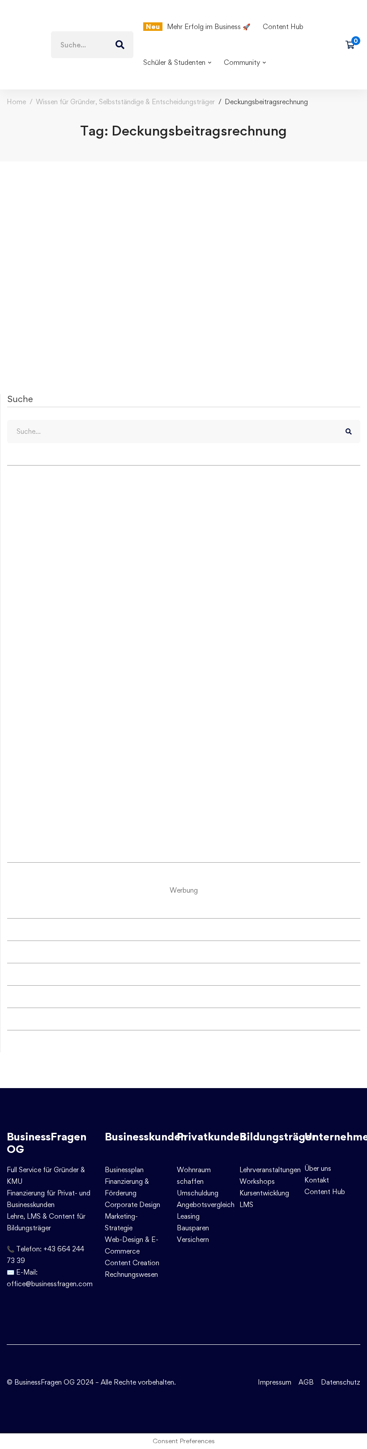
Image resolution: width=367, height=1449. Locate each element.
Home (16, 101)
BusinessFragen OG (46, 1143)
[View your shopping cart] (353, 44)
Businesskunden (146, 1136)
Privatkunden (211, 1136)
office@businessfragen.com (50, 1284)
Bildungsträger (277, 1136)
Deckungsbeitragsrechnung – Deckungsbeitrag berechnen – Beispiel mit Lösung (171, 296)
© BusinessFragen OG (41, 1382)
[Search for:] (92, 45)
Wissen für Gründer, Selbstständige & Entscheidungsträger (125, 101)
